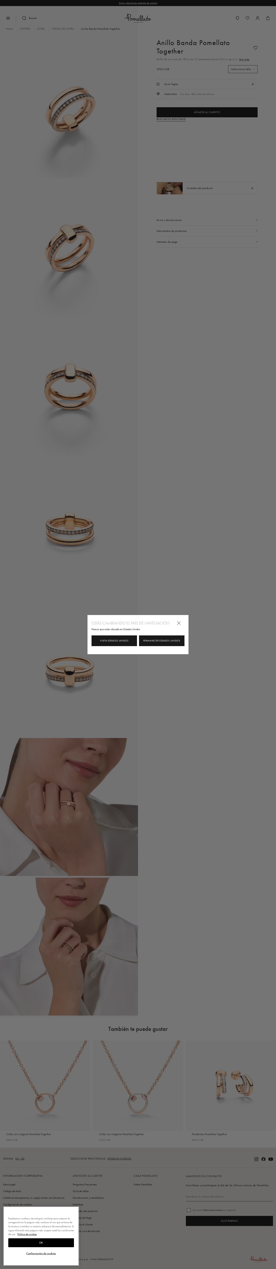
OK (41, 1242)
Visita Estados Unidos (114, 640)
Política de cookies (27, 1234)
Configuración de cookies (41, 1253)
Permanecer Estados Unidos (161, 640)
